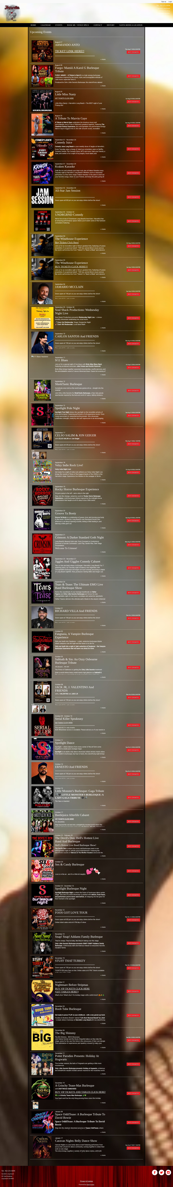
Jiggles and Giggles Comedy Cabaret (77, 561)
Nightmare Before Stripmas (71, 984)
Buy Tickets (133, 52)
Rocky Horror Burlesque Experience (77, 489)
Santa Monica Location (130, 25)
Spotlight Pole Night (67, 408)
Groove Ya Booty (65, 513)
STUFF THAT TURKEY (70, 960)
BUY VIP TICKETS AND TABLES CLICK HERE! (80, 1092)
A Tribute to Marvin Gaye (71, 118)
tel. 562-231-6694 (163, 5)
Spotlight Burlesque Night (70, 888)
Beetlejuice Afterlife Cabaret (72, 815)
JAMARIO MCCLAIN (69, 286)
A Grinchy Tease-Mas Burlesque (74, 1085)
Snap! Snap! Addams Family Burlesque (79, 936)
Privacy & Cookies (86, 1181)
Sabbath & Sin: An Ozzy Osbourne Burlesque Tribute (76, 661)
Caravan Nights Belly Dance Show (76, 1140)
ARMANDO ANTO (67, 44)
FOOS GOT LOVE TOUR (71, 912)
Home (33, 25)
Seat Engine (90, 1184)
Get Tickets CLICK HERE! (64, 723)
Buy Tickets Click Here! (67, 242)
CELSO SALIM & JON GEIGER (75, 435)
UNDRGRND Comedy (69, 214)
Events (58, 25)
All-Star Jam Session (67, 190)
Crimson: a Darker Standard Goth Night (79, 537)
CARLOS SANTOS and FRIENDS (77, 336)
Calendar (46, 25)
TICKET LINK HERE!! (69, 51)
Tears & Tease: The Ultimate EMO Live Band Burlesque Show (79, 586)
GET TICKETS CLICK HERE (64, 98)
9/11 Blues (61, 360)
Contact (98, 25)
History (111, 25)
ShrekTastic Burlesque (68, 384)
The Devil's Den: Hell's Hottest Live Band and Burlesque (77, 839)
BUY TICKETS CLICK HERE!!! (71, 266)
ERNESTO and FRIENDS (71, 766)
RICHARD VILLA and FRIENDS (76, 611)
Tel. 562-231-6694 (8, 1171)
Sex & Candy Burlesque (69, 864)
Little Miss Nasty (65, 94)
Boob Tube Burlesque (68, 1008)
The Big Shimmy (65, 1033)
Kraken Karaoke (65, 166)
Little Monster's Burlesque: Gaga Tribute (79, 791)
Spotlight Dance (64, 742)
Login (170, 1)
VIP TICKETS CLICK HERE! (64, 819)
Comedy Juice (63, 142)
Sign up (163, 1)
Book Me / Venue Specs (78, 25)
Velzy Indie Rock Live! (69, 465)
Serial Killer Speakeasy (69, 718)
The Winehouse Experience (71, 238)
